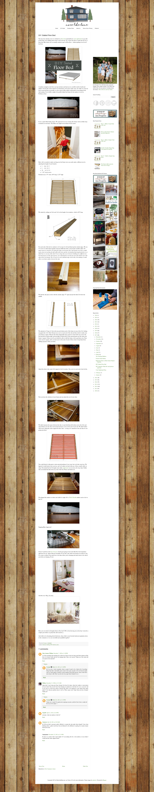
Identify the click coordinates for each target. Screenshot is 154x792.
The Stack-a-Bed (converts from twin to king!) (107, 164)
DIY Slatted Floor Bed (101, 364)
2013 (96, 384)
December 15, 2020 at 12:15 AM (53, 683)
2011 (96, 388)
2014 (96, 382)
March (97, 354)
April (97, 352)
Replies (45, 664)
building (48, 644)
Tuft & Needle (73, 497)
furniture (54, 644)
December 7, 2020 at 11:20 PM (61, 653)
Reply (43, 661)
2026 (96, 315)
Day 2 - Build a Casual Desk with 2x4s (107, 124)
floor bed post (54, 551)
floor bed (63, 39)
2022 (96, 324)
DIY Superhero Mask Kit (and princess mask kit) (105, 367)
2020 (96, 328)
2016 (96, 377)
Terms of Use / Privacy (87, 28)
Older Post (85, 766)
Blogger (104, 780)
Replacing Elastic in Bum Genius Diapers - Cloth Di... (105, 361)
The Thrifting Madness (101, 356)
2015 (96, 380)
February (98, 372)
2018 (96, 333)
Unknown (44, 722)
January (98, 375)
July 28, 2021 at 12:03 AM (53, 722)
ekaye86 (44, 713)
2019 (96, 330)
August (98, 345)
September (98, 343)
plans (58, 644)
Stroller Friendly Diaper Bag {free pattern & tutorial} (107, 148)
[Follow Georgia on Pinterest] (102, 105)
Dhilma (44, 683)
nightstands (66, 468)
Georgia (48, 667)
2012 (96, 386)
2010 (96, 391)
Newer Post (41, 766)
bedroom (44, 644)
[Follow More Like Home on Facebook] (96, 105)
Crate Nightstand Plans (101, 370)
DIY (51, 644)
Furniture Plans (70, 28)
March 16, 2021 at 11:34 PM (59, 667)
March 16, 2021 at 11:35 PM (59, 700)
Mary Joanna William (47, 653)
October (98, 341)
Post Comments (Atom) (50, 769)
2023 (96, 322)
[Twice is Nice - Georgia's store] (114, 105)
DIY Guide (62, 28)
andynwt (94, 780)
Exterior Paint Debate (101, 358)
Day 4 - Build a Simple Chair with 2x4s (107, 140)
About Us (78, 28)
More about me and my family (106, 89)
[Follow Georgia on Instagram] (108, 105)
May (97, 350)
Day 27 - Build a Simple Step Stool (108, 156)
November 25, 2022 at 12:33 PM (56, 734)
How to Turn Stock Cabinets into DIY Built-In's (107, 132)
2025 (96, 317)
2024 (96, 319)
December (98, 337)
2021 (96, 326)
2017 (96, 335)
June (97, 348)
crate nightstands (78, 39)
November (98, 339)
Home (56, 28)
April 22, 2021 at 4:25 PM (52, 712)
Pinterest (97, 28)
